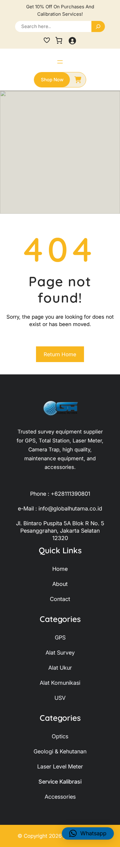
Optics (60, 736)
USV (60, 698)
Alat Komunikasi (60, 683)
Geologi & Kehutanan (60, 751)
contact (60, 599)
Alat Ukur (60, 667)
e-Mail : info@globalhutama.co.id (60, 508)
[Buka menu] (60, 61)
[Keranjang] (59, 40)
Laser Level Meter (60, 766)
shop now (52, 80)
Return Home (60, 354)
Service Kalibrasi (60, 781)
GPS (60, 637)
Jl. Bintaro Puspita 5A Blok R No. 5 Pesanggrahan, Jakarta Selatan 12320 (60, 530)
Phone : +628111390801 (60, 493)
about (60, 584)
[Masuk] (72, 40)
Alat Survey (60, 652)
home (60, 569)
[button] (88, 833)
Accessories (60, 796)
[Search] (98, 26)
